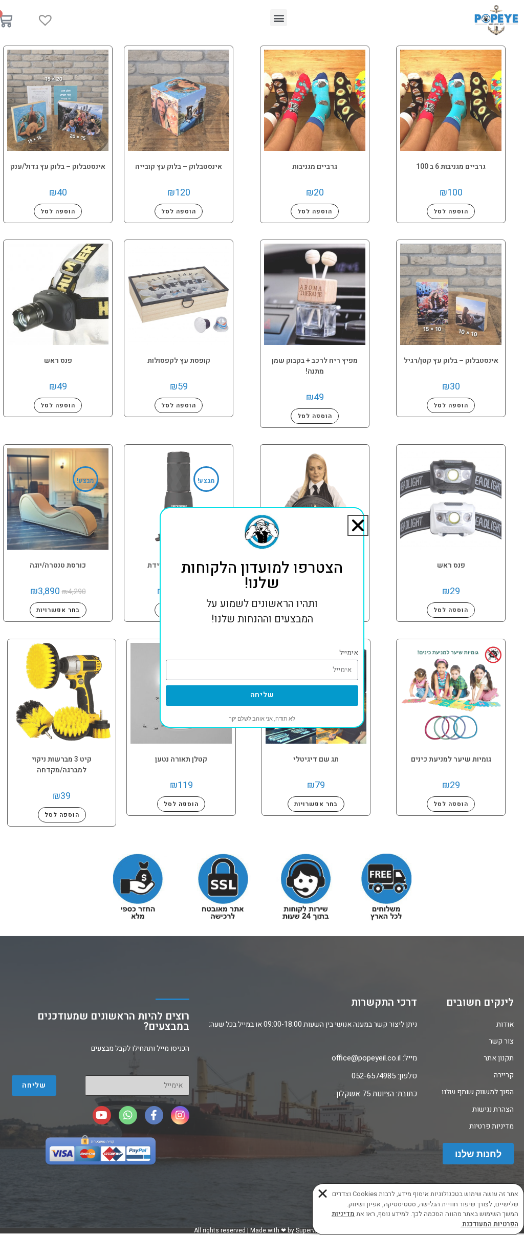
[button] (358, 525)
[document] (262, 617)
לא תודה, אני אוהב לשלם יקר (262, 719)
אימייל (348, 652)
